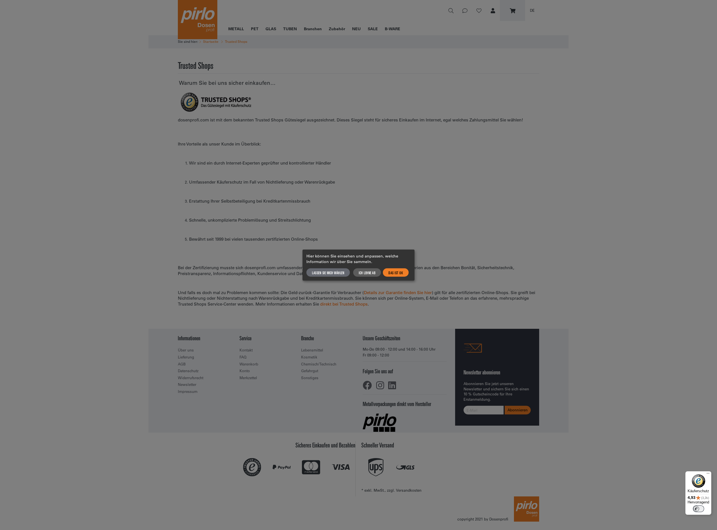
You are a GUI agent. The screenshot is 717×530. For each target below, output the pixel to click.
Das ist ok (395, 272)
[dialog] (358, 265)
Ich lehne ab (367, 272)
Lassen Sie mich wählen (328, 272)
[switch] (698, 508)
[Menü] (708, 474)
